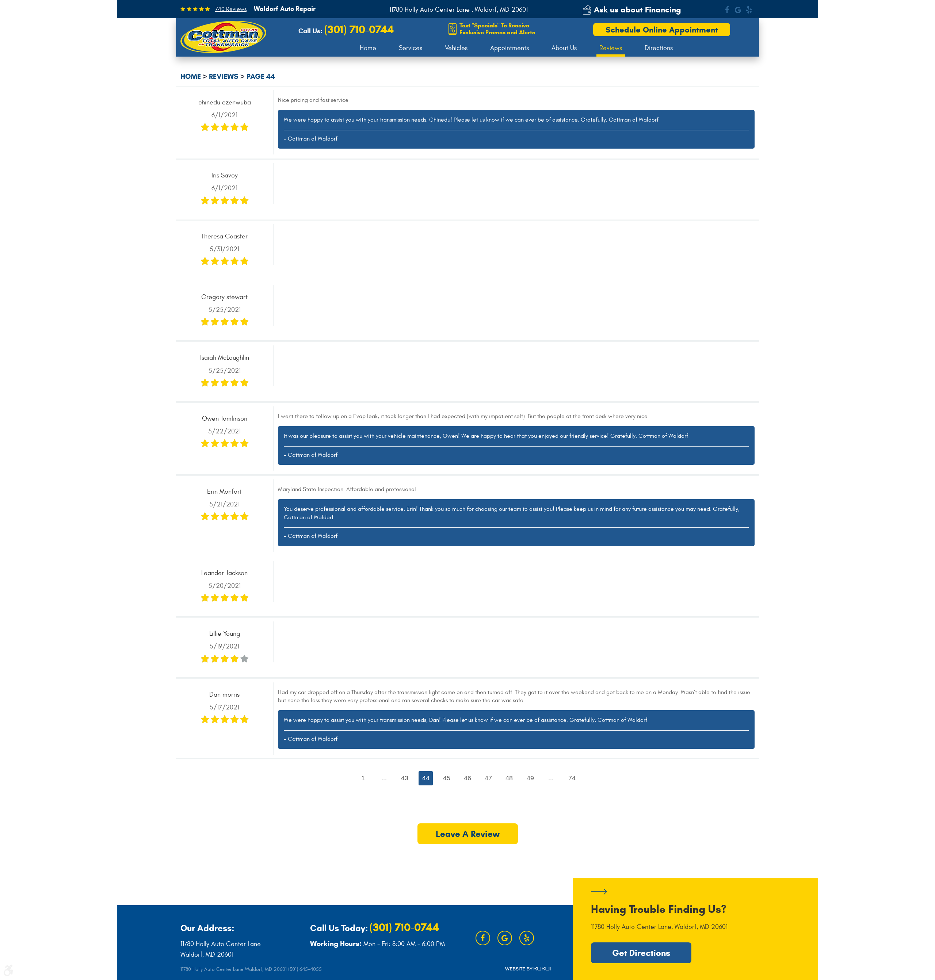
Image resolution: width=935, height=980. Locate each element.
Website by (527, 969)
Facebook (727, 9)
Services (410, 48)
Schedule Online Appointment (662, 30)
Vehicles (456, 48)
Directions (659, 48)
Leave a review (468, 833)
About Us (564, 48)
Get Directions (641, 953)
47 (488, 778)
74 (572, 778)
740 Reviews (231, 9)
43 (404, 778)
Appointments (509, 48)
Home (368, 48)
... (384, 778)
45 (446, 778)
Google (738, 9)
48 (509, 778)
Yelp (749, 9)
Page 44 (261, 76)
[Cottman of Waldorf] (223, 37)
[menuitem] (368, 48)
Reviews (610, 48)
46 (467, 778)
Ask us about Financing (637, 10)
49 (530, 778)
